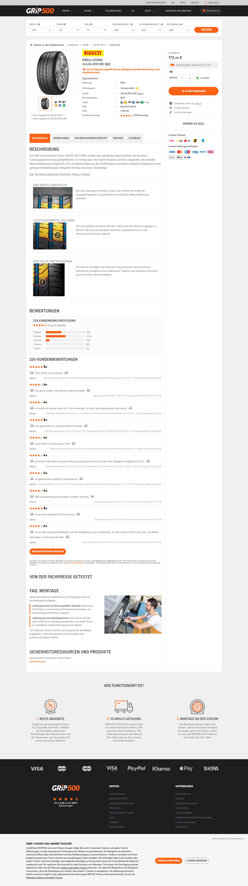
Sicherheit (135, 138)
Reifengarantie (117, 826)
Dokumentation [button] (38, 661)
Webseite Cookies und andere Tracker (44, 877)
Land (112, 817)
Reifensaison (175, 24)
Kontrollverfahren (76, 562)
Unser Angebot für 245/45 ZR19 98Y (50, 118)
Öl (133, 11)
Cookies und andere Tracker (73, 867)
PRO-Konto (115, 808)
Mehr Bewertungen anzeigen (48, 551)
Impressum (181, 826)
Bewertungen (61, 138)
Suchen (206, 29)
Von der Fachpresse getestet (91, 138)
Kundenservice (183, 793)
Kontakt (195, 3)
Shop (148, 11)
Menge (173, 78)
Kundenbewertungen (156, 3)
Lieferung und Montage (178, 11)
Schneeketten (113, 11)
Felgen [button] (88, 11)
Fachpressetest (117, 793)
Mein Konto (213, 3)
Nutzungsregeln (183, 812)
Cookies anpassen (197, 861)
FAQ (173, 3)
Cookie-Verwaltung (185, 822)
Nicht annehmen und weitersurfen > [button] (228, 838)
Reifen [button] (66, 11)
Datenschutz (182, 808)
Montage (118, 138)
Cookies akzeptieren (168, 861)
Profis (183, 3)
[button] (193, 65)
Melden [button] (33, 378)
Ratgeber (114, 822)
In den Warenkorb (195, 91)
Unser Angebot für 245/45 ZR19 (48, 115)
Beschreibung (40, 138)
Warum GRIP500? (118, 798)
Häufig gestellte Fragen (121, 812)
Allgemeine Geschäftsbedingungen (193, 817)
